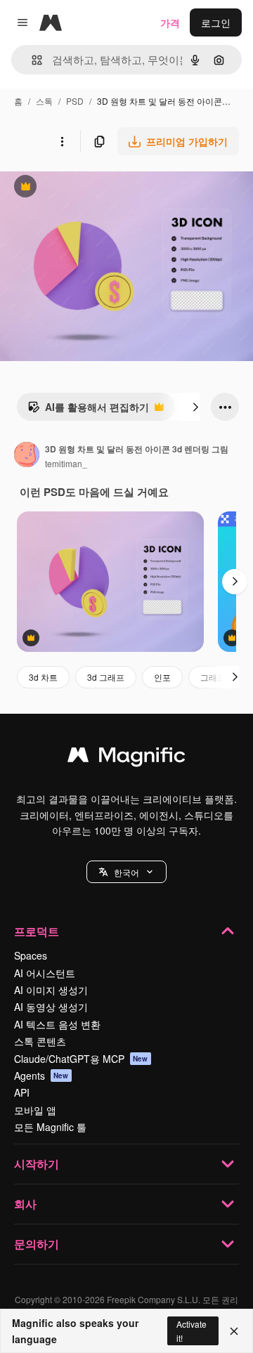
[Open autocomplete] (31, 60)
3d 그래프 (105, 677)
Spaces (30, 955)
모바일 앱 (35, 1110)
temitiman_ (66, 463)
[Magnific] (126, 758)
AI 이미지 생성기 (51, 990)
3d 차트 (43, 677)
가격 (170, 22)
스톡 (44, 101)
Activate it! (191, 1330)
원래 (80, 188)
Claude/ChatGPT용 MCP (81, 1059)
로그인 (216, 22)
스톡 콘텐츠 (40, 1041)
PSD (75, 101)
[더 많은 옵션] (62, 141)
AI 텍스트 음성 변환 (57, 1024)
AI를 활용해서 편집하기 (88, 410)
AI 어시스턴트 (44, 973)
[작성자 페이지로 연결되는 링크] (26, 456)
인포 (162, 677)
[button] (126, 872)
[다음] (195, 407)
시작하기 (36, 1164)
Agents (41, 1075)
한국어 (126, 872)
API (22, 1092)
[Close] (234, 1331)
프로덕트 (36, 931)
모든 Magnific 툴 (50, 1127)
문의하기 (36, 1244)
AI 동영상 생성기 (51, 1007)
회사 (25, 1204)
